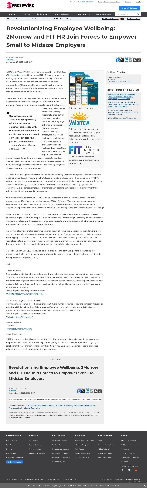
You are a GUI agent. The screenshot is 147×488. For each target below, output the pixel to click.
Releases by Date (59, 462)
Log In (138, 2)
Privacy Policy (53, 479)
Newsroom (125, 449)
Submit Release (129, 8)
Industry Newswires (37, 453)
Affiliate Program (82, 445)
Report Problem (104, 457)
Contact (128, 2)
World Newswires (36, 445)
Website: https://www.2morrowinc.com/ (24, 294)
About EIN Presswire (129, 441)
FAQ (100, 441)
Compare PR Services (15, 457)
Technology (36, 408)
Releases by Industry (60, 449)
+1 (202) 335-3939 (86, 2)
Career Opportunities (130, 457)
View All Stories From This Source (122, 118)
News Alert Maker (82, 457)
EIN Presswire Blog (128, 445)
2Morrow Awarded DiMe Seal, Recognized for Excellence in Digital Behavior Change (123, 112)
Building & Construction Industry (41, 406)
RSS (122, 19)
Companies (79, 406)
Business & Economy (64, 406)
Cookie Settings (69, 479)
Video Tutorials (104, 449)
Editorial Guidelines (106, 445)
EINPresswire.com (15, 75)
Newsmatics (117, 479)
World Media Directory (110, 19)
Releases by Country (60, 453)
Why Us (9, 445)
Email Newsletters (133, 19)
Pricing (109, 2)
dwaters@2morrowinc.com (19, 329)
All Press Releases (59, 441)
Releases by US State (61, 457)
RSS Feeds (79, 449)
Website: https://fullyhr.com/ (19, 317)
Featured (56, 445)
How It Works (11, 441)
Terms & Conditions (14, 479)
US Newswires (35, 449)
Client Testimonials (105, 453)
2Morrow (10, 60)
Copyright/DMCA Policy (34, 479)
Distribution (11, 453)
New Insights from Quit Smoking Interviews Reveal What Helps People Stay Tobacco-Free (121, 97)
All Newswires (34, 441)
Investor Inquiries (128, 453)
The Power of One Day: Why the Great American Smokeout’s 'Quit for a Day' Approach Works (123, 104)
